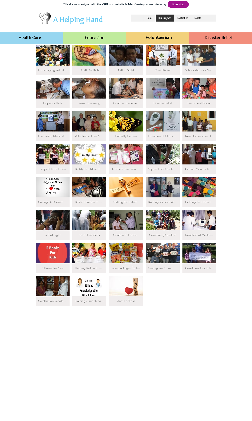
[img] (53, 60)
